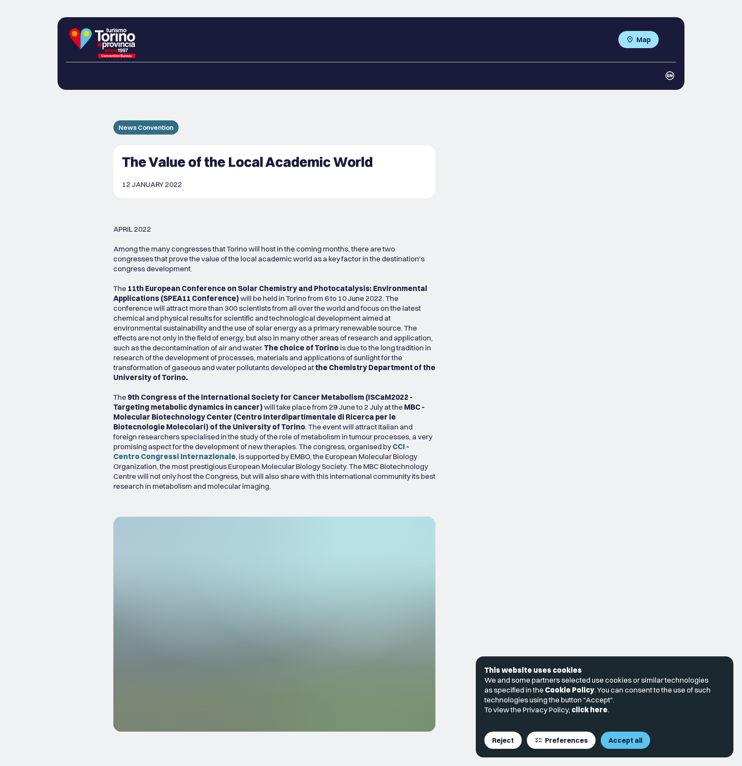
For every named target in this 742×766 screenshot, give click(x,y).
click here (590, 709)
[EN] (670, 75)
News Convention (146, 127)
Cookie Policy (569, 689)
